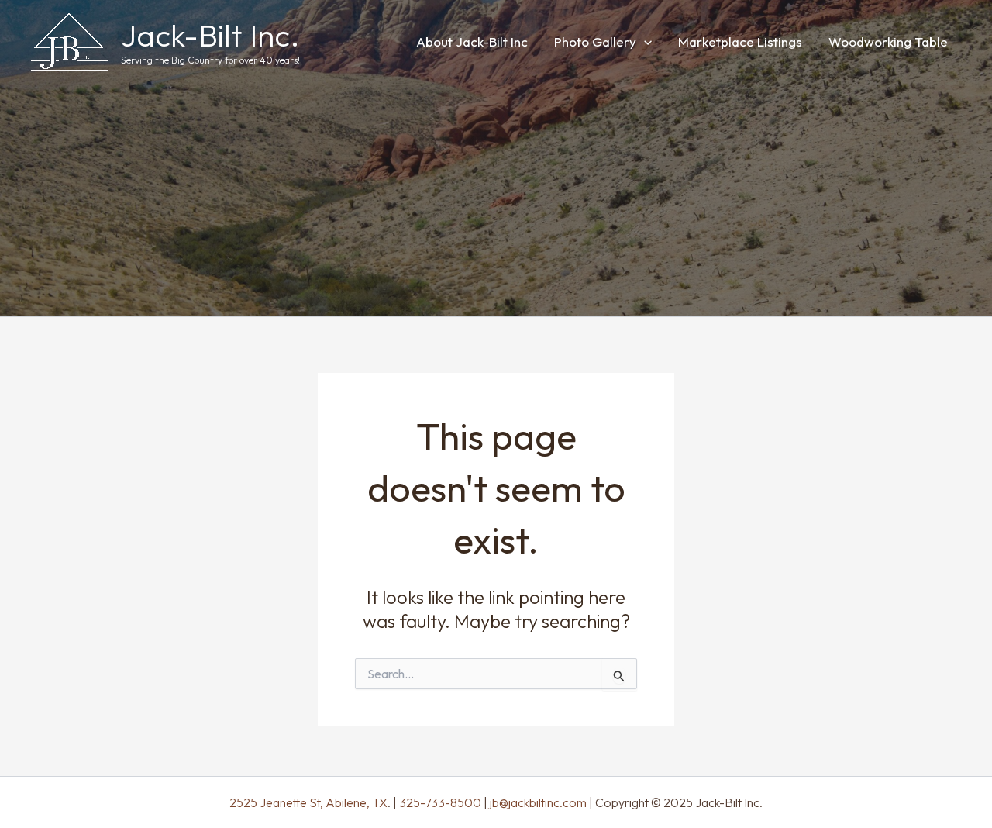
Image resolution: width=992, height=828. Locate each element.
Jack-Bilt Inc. (210, 35)
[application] (644, 41)
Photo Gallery (595, 41)
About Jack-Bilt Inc (472, 41)
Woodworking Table (888, 41)
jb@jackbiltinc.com (537, 802)
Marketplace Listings (740, 41)
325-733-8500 (440, 802)
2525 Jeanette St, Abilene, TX (308, 802)
